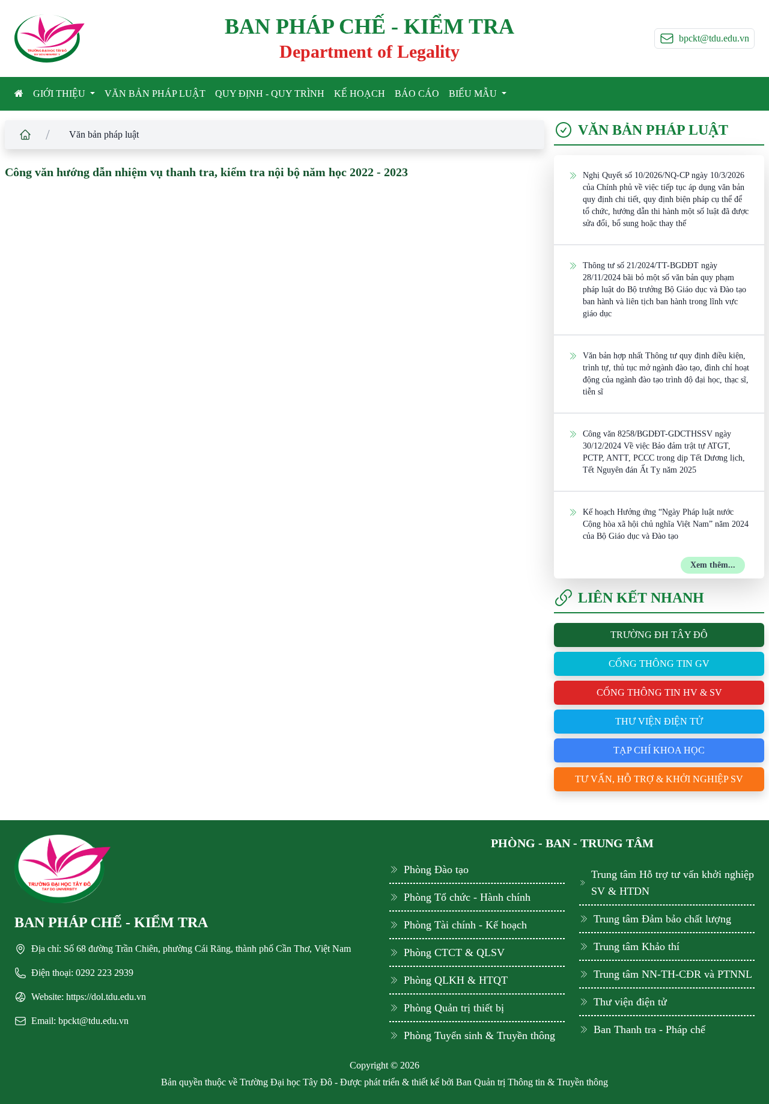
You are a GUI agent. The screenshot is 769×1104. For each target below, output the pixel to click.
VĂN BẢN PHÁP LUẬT (155, 93)
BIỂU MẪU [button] (474, 93)
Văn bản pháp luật (104, 134)
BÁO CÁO (417, 93)
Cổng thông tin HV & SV (659, 692)
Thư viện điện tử (659, 721)
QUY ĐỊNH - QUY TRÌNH (269, 93)
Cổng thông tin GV (659, 663)
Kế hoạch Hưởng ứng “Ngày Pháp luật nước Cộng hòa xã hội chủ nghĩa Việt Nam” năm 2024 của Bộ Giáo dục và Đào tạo (666, 524)
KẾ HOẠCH (359, 93)
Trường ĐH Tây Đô (659, 635)
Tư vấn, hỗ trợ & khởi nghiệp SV (659, 779)
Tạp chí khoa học (659, 750)
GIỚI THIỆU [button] (60, 93)
